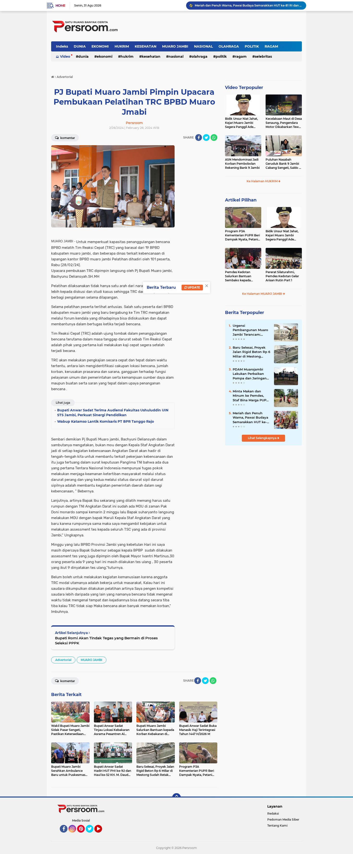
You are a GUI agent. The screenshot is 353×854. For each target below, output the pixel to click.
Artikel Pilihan (240, 200)
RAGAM (271, 46)
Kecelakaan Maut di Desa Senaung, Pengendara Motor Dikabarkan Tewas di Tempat (284, 123)
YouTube (101, 835)
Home (60, 5)
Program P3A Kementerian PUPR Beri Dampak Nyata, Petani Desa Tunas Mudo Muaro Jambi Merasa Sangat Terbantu (243, 235)
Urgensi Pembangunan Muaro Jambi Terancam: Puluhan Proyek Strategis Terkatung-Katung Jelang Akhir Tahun (250, 330)
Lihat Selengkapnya (262, 438)
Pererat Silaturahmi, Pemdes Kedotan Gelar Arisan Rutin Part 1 (282, 276)
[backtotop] (176, 797)
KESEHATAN (145, 46)
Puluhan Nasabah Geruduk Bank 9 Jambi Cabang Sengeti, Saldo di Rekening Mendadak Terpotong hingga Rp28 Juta (284, 164)
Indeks (62, 46)
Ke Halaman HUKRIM (262, 181)
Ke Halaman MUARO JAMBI (262, 293)
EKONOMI (100, 46)
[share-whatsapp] (214, 137)
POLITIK (252, 46)
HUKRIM (122, 46)
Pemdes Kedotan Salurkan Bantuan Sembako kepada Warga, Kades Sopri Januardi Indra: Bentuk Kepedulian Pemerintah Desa (242, 276)
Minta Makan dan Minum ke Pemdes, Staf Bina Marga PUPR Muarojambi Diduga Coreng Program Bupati (251, 395)
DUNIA (80, 46)
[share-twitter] (206, 137)
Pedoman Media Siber (283, 819)
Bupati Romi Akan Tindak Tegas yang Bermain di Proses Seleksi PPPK (106, 640)
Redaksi (273, 813)
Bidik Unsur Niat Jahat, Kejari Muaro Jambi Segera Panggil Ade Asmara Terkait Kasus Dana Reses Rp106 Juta (242, 123)
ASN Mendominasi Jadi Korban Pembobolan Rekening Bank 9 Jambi (242, 164)
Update (193, 287)
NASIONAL (203, 46)
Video (65, 56)
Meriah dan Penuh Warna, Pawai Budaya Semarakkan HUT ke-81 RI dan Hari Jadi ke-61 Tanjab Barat (251, 417)
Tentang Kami (277, 825)
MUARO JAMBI (175, 46)
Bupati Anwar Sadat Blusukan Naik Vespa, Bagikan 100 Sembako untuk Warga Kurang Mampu (248, 5)
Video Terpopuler (244, 87)
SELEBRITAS (263, 56)
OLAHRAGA (229, 46)
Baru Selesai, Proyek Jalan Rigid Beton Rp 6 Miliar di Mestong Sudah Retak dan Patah (251, 351)
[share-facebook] (198, 137)
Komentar (67, 138)
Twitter (92, 835)
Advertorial (63, 660)
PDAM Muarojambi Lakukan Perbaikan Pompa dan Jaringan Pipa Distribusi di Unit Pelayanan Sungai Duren (251, 373)
